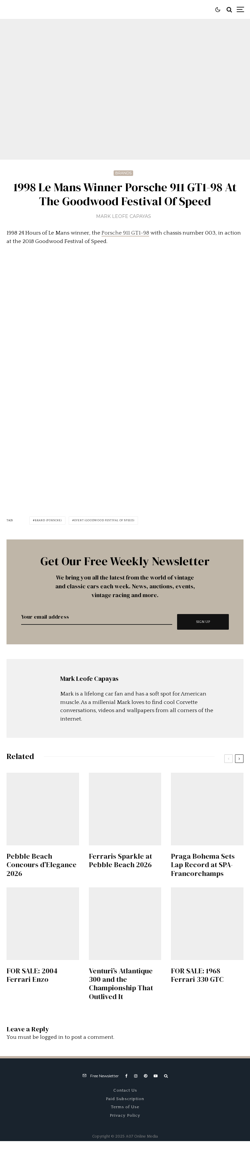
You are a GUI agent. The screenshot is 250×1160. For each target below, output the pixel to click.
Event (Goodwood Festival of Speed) (104, 520)
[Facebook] (126, 1076)
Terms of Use (125, 1107)
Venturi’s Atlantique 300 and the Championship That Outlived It (121, 984)
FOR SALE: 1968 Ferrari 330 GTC (197, 975)
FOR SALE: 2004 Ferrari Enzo (32, 975)
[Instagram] (136, 1076)
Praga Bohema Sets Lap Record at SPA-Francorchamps (203, 865)
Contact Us (125, 1090)
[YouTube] (155, 1076)
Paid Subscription (125, 1098)
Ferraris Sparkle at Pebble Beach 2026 (120, 860)
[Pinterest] (145, 1076)
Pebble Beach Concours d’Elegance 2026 (41, 865)
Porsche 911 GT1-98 (125, 233)
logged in (51, 1037)
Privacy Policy (125, 1115)
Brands (123, 173)
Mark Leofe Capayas (123, 216)
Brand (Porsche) (48, 520)
